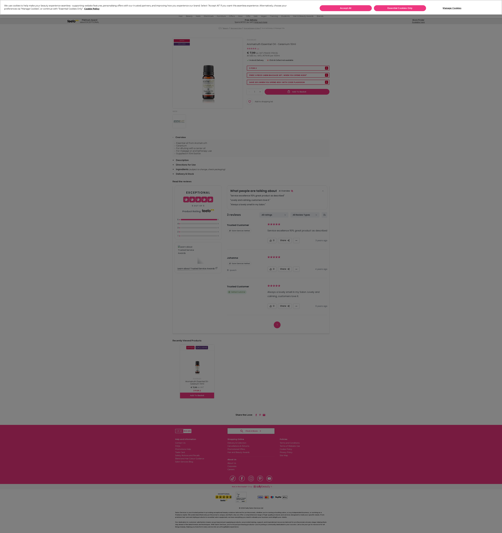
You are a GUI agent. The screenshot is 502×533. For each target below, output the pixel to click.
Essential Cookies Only (399, 8)
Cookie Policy (91, 9)
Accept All (345, 8)
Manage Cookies (452, 8)
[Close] (498, 7)
